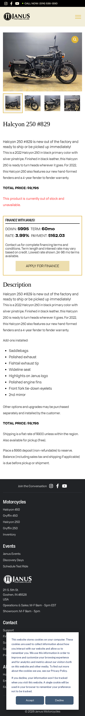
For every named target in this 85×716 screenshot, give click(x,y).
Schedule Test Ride (15, 566)
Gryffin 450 (10, 515)
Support (8, 630)
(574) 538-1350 (48, 3)
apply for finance (42, 265)
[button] (74, 39)
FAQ (5, 687)
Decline (59, 700)
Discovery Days (13, 560)
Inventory (9, 534)
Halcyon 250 (11, 522)
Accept (30, 700)
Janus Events (12, 554)
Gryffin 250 (10, 528)
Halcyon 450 (11, 509)
